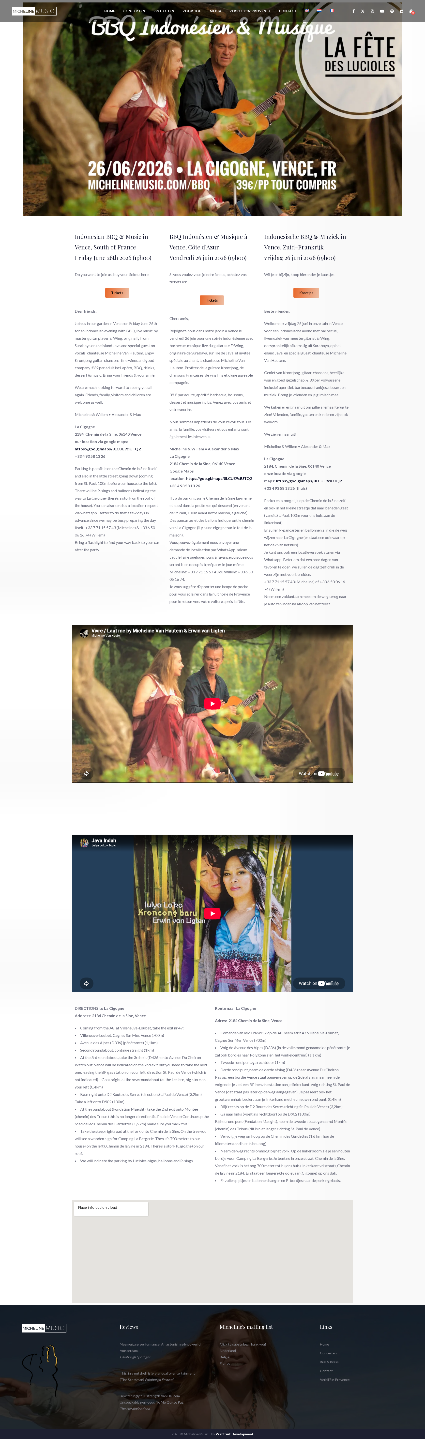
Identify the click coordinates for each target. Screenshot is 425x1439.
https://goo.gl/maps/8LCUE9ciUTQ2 (108, 448)
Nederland (228, 1350)
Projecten (163, 11)
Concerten (134, 11)
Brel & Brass (329, 1362)
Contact (288, 11)
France (225, 1363)
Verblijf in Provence (250, 11)
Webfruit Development (235, 1434)
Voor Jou (192, 11)
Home (109, 11)
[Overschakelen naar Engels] (307, 10)
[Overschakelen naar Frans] (332, 10)
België (224, 1357)
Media (215, 11)
